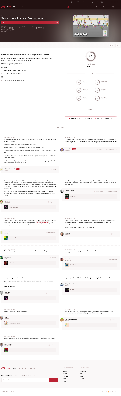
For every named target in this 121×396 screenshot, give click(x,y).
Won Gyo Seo (5, 28)
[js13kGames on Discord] (22, 368)
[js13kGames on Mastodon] (25, 368)
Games (74, 7)
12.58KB (40, 28)
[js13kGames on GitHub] (33, 368)
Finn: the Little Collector (15, 323)
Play (4, 22)
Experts (81, 7)
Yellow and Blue (13, 237)
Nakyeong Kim (5, 29)
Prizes (98, 7)
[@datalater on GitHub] (5, 32)
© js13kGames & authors (9, 391)
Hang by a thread (14, 207)
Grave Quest (73, 196)
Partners (90, 7)
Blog (81, 373)
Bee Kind (72, 325)
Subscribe (54, 379)
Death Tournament (74, 289)
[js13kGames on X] (28, 368)
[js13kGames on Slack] (19, 368)
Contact (82, 378)
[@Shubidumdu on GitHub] (12, 28)
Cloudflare (114, 391)
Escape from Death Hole (15, 350)
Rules (105, 7)
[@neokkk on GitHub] (13, 30)
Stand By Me (73, 264)
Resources (83, 371)
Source (33, 28)
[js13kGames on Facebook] (31, 368)
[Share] (118, 45)
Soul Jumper (13, 298)
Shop (81, 376)
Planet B (12, 263)
